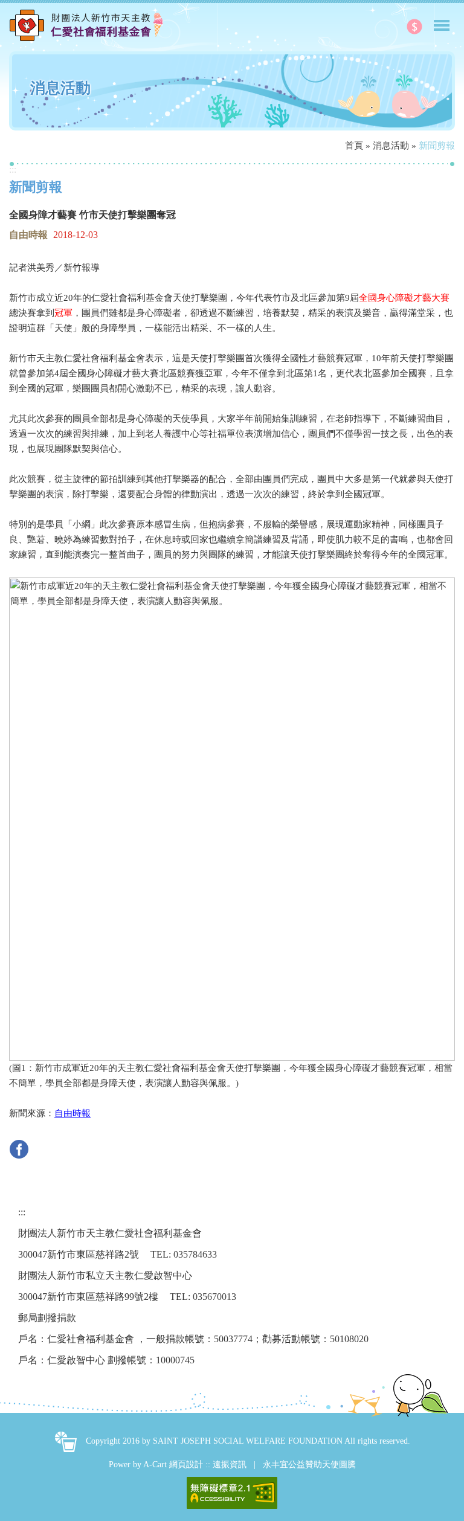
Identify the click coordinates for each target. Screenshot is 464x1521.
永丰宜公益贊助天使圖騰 (309, 1464)
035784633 (195, 1254)
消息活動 (391, 145)
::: (12, 169)
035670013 (214, 1296)
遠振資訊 (229, 1464)
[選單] (442, 20)
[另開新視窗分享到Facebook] (22, 1148)
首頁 (354, 145)
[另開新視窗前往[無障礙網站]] (232, 1493)
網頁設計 (186, 1464)
